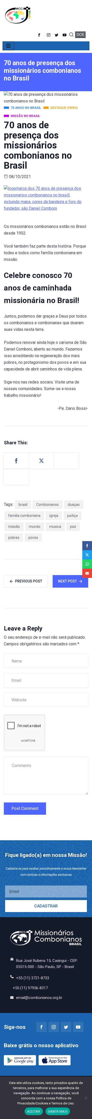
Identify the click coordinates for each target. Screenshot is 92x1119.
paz (73, 526)
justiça (72, 516)
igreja (53, 516)
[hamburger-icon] (8, 45)
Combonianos (47, 505)
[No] (85, 1097)
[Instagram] (54, 1027)
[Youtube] (64, 35)
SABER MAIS (58, 1111)
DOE (80, 34)
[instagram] (48, 35)
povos (33, 537)
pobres (13, 537)
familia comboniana (24, 516)
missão (14, 526)
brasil (23, 505)
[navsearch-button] (71, 35)
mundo (34, 526)
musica (55, 526)
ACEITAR (33, 1111)
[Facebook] (39, 35)
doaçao (74, 505)
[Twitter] (56, 35)
